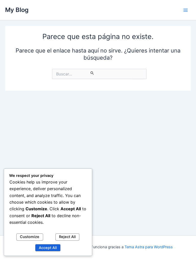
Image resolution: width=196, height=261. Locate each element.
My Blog (17, 10)
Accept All (48, 247)
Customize (29, 236)
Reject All (67, 236)
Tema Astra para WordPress (149, 247)
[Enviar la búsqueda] (92, 72)
